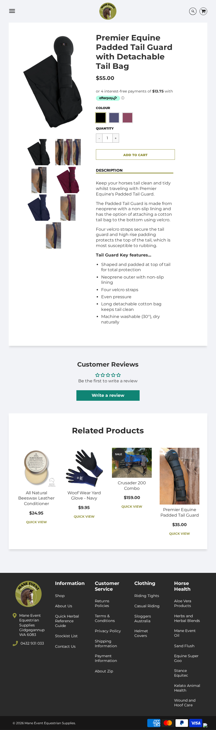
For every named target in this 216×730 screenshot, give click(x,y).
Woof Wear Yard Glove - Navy (84, 495)
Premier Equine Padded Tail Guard (179, 512)
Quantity (105, 128)
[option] (53, 82)
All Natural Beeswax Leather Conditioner (36, 498)
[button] (135, 154)
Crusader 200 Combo (132, 485)
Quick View (36, 522)
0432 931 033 (32, 643)
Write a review (108, 395)
